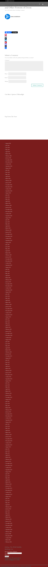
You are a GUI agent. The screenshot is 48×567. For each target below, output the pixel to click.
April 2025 (8, 176)
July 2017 (7, 360)
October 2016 (8, 376)
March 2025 (8, 178)
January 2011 (8, 509)
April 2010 (8, 515)
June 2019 (8, 321)
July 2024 (7, 195)
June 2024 (8, 197)
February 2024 (8, 205)
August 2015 (8, 399)
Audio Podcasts (12, 10)
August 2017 (8, 358)
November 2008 (9, 535)
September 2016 (9, 378)
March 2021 (8, 277)
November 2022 (9, 236)
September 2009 (9, 529)
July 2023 (7, 219)
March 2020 (8, 302)
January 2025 (8, 182)
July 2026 (7, 145)
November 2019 (9, 310)
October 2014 (8, 418)
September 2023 (9, 215)
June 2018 (8, 343)
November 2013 (9, 440)
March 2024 (8, 203)
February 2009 (8, 531)
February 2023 (8, 230)
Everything (18, 10)
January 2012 (8, 486)
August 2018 (8, 339)
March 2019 (8, 327)
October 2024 (8, 189)
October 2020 (8, 288)
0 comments (22, 10)
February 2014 (8, 434)
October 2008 (8, 537)
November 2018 (9, 335)
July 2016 (7, 383)
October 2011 (8, 492)
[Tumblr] (24, 39)
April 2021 (8, 275)
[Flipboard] (24, 42)
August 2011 (8, 496)
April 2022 (8, 250)
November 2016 (9, 374)
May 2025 (8, 174)
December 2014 (9, 414)
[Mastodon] (24, 44)
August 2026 (8, 143)
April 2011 (8, 504)
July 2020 (7, 294)
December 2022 (9, 234)
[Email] (24, 37)
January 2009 (8, 533)
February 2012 (8, 484)
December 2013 (9, 438)
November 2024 (9, 186)
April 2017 (8, 366)
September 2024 (9, 191)
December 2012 (9, 463)
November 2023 (9, 211)
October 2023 (8, 213)
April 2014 (8, 430)
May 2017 (8, 364)
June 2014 (8, 426)
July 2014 (7, 424)
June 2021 (8, 271)
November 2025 (9, 162)
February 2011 (8, 506)
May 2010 (8, 513)
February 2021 (8, 279)
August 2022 (8, 242)
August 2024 (8, 193)
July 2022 (7, 244)
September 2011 (9, 494)
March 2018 (8, 350)
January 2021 (8, 281)
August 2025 (8, 168)
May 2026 (8, 149)
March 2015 (8, 407)
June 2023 (8, 222)
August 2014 (8, 422)
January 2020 (8, 306)
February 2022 (8, 255)
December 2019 (9, 308)
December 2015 (9, 397)
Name (6, 73)
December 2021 (9, 259)
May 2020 (8, 298)
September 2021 (9, 265)
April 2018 (8, 348)
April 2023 (8, 226)
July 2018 (7, 341)
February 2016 (8, 393)
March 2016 (8, 391)
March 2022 (8, 252)
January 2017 (8, 372)
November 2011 (9, 490)
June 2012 (8, 475)
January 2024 (8, 207)
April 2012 (8, 480)
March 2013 (8, 457)
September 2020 (9, 290)
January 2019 (8, 331)
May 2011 (8, 502)
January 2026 (8, 158)
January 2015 (8, 412)
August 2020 (8, 292)
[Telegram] (24, 40)
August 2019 (8, 317)
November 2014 (9, 416)
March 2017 (8, 368)
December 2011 (9, 488)
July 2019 (7, 319)
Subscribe (6, 556)
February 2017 (8, 370)
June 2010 (8, 511)
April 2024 (8, 201)
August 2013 (8, 447)
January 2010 (8, 521)
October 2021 (8, 263)
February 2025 (8, 180)
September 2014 (9, 420)
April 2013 (8, 455)
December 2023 (9, 209)
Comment (7, 60)
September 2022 (9, 240)
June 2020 (8, 296)
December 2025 (9, 160)
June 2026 (8, 147)
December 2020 (9, 283)
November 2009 (9, 525)
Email (6, 77)
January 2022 (8, 257)
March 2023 (8, 228)
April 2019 (8, 325)
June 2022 (8, 246)
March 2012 (8, 482)
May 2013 (8, 453)
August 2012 (8, 471)
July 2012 (7, 473)
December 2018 (9, 333)
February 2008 (8, 542)
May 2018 (8, 345)
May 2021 (8, 273)
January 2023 (8, 232)
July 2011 (7, 498)
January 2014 (8, 436)
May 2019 (8, 323)
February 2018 (8, 352)
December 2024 (9, 184)
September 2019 (9, 314)
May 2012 (8, 478)
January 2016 (8, 395)
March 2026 (8, 153)
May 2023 (8, 224)
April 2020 (8, 300)
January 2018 (8, 354)
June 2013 (8, 451)
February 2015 (8, 409)
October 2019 (8, 312)
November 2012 (9, 465)
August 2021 (8, 267)
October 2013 (8, 442)
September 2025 (9, 166)
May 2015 (8, 405)
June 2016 (8, 385)
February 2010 (8, 519)
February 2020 (8, 304)
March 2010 (8, 517)
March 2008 (8, 539)
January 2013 (8, 461)
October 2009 (8, 527)
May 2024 (8, 199)
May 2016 (8, 387)
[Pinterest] (24, 35)
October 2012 (8, 467)
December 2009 (9, 523)
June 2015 (8, 403)
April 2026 (8, 151)
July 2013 (7, 449)
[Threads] (24, 46)
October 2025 (8, 164)
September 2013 (9, 445)
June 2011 (8, 500)
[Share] (24, 48)
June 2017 (8, 362)
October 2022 (8, 238)
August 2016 (8, 381)
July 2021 (7, 269)
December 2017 (9, 356)
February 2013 (8, 459)
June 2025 (8, 172)
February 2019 (8, 329)
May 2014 (8, 428)
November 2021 (9, 261)
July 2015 (7, 401)
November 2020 (9, 286)
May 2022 (8, 248)
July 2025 (7, 170)
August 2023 (8, 217)
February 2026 (8, 155)
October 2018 (8, 337)
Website (6, 81)
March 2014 (8, 432)
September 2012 (9, 469)
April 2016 (8, 389)
